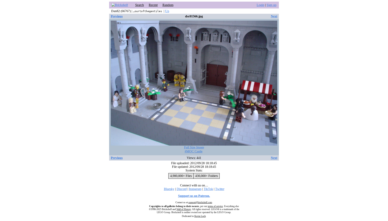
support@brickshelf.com (200, 202)
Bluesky (169, 189)
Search (139, 5)
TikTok (208, 189)
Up (167, 11)
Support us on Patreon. (194, 196)
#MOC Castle (193, 151)
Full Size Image (194, 147)
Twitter (219, 189)
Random (167, 5)
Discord (182, 189)
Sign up (271, 5)
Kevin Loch (200, 216)
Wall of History (183, 209)
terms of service (215, 206)
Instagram (195, 189)
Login (260, 5)
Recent (153, 5)
